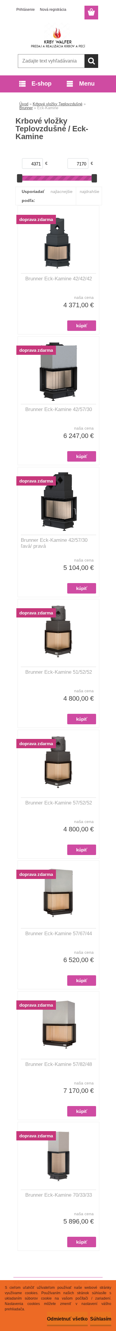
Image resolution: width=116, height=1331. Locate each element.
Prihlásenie (25, 9)
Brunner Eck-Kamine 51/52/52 (58, 672)
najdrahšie (89, 191)
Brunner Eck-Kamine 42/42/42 (58, 279)
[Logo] (58, 35)
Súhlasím (100, 1318)
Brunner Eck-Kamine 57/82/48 (58, 1064)
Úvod (23, 104)
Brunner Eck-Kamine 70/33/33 (58, 1195)
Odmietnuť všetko (67, 1318)
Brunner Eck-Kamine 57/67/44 (58, 933)
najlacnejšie (62, 191)
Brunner (26, 108)
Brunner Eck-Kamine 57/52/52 (58, 803)
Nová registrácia (53, 9)
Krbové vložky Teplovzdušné (57, 104)
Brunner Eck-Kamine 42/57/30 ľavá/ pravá (54, 543)
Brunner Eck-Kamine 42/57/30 (58, 409)
